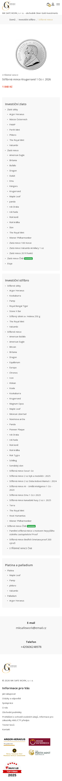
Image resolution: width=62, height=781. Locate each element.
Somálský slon (16, 465)
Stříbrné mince (10, 75)
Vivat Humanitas (17, 515)
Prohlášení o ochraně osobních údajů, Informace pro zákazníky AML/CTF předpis (27, 718)
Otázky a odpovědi (11, 698)
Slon (11, 227)
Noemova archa (17, 419)
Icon (11, 377)
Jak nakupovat (9, 693)
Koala (12, 388)
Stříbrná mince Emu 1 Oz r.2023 (25, 495)
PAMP (12, 124)
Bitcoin (12, 346)
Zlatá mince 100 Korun (20, 242)
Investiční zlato (15, 104)
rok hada (13, 211)
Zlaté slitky (12, 109)
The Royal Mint (16, 140)
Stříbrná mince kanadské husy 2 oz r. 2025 (30, 500)
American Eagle (17, 155)
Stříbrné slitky (14, 285)
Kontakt (6, 729)
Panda (12, 424)
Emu (11, 180)
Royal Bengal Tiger (18, 306)
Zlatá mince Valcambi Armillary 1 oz (26, 248)
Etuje (9, 263)
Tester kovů (8, 724)
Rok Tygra (14, 455)
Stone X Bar (15, 311)
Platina (10, 570)
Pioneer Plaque (17, 429)
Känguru (13, 186)
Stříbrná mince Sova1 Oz (21, 470)
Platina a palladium (19, 565)
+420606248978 (31, 647)
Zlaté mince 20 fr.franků (21, 253)
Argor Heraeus (16, 114)
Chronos (13, 372)
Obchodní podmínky (12, 712)
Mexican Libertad (17, 414)
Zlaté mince (13, 150)
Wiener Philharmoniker (20, 237)
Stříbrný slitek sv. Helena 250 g (24, 316)
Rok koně (13, 217)
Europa (12, 367)
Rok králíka (14, 222)
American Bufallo (17, 336)
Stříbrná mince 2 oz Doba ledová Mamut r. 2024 (33, 481)
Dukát (12, 175)
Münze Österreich (18, 119)
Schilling (13, 460)
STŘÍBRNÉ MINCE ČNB (20, 548)
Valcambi (13, 145)
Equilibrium (14, 362)
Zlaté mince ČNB (19, 258)
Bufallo (12, 165)
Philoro (12, 134)
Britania (13, 160)
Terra (12, 505)
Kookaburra (15, 295)
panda (12, 201)
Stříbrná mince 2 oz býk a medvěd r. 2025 (29, 475)
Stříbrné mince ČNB (21, 526)
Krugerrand (15, 191)
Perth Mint (14, 129)
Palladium (12, 595)
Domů (12, 19)
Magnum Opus (16, 403)
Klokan (12, 383)
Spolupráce (7, 703)
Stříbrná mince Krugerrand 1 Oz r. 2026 (26, 79)
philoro (12, 585)
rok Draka (14, 206)
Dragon (13, 170)
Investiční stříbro (27, 19)
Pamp (12, 300)
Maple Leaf (14, 196)
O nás (5, 707)
